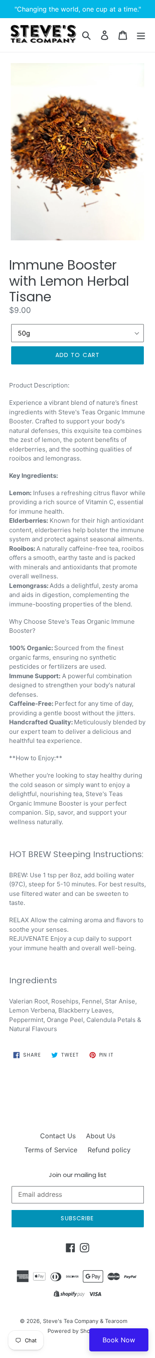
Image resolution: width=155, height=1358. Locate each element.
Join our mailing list (78, 1175)
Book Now (119, 1340)
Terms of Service (50, 1150)
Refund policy (109, 1150)
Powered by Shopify (74, 1330)
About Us (100, 1136)
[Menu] (141, 35)
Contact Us (58, 1136)
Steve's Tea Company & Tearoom (85, 1321)
